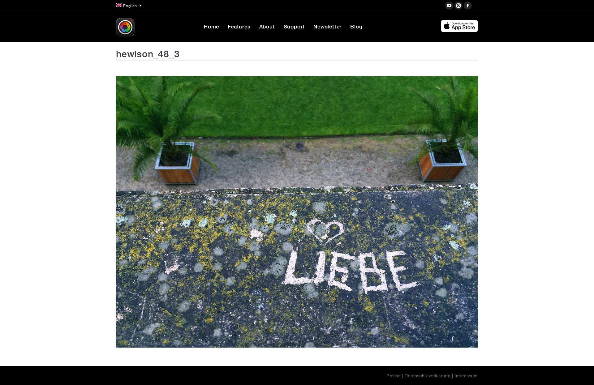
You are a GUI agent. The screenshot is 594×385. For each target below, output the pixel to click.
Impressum (466, 376)
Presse (393, 376)
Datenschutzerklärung (427, 376)
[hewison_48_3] (297, 212)
